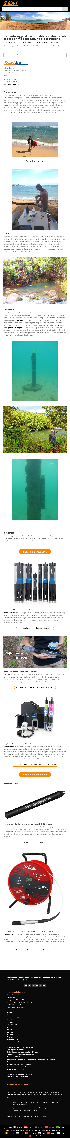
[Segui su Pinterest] (33, 985)
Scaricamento (12, 1025)
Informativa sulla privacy (16, 1042)
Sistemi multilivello (14, 1057)
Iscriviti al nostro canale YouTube (19, 1077)
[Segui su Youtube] (44, 985)
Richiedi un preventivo (35, 551)
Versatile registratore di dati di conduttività (35, 842)
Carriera (10, 1032)
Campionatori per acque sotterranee (20, 1054)
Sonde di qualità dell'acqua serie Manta (18, 610)
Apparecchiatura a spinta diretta (19, 1064)
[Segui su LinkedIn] (25, 985)
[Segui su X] (40, 985)
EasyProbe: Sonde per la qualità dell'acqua (19, 744)
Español (10, 1035)
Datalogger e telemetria (15, 1050)
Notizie (9, 1030)
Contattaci (11, 1020)
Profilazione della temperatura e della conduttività (35, 950)
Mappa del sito (12, 1039)
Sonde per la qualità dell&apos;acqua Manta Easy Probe (35, 764)
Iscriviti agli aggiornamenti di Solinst (20, 1074)
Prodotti (10, 1012)
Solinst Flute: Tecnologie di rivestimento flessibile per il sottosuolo (31, 1059)
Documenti (11, 1022)
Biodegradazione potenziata (17, 1062)
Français (10, 1037)
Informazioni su (13, 1017)
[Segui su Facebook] (29, 985)
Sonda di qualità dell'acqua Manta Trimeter (20, 672)
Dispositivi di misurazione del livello (20, 1047)
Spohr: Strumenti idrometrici (17, 1067)
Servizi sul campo (13, 1015)
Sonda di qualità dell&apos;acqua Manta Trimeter (35, 687)
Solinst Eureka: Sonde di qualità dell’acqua (22, 1052)
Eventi (9, 1027)
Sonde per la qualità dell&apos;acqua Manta (35, 628)
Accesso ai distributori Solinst (18, 1084)
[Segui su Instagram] (36, 985)
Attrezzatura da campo (15, 1069)
